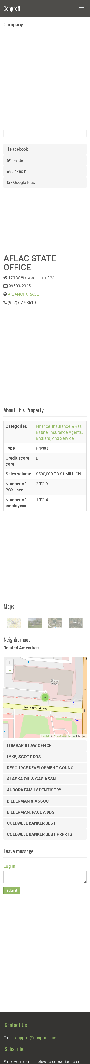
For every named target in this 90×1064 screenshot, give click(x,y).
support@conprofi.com (36, 1037)
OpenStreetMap (62, 736)
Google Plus (23, 182)
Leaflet (45, 736)
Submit (11, 890)
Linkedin (18, 171)
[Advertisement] (45, 81)
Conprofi (11, 8)
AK (10, 294)
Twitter (18, 160)
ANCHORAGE (27, 294)
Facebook (18, 149)
